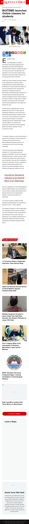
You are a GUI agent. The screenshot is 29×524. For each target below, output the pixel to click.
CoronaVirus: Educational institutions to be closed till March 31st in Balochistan (14, 178)
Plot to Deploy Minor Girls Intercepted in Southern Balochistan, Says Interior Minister (11, 346)
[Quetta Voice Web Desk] (14, 487)
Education (13, 7)
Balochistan (5, 7)
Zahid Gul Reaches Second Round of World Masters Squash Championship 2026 (14, 289)
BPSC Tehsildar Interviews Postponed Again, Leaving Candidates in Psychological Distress (12, 376)
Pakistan (18, 7)
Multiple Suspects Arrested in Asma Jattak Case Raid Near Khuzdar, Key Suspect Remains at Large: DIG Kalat (14, 317)
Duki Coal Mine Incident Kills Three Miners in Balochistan (12, 403)
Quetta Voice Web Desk (10, 19)
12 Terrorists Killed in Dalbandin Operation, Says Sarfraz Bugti (13, 262)
